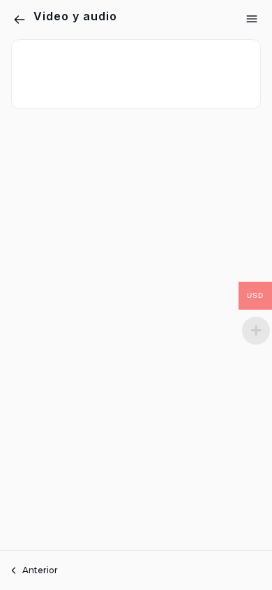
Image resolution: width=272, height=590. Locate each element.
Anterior (40, 570)
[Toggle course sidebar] (252, 19)
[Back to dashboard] (19, 19)
